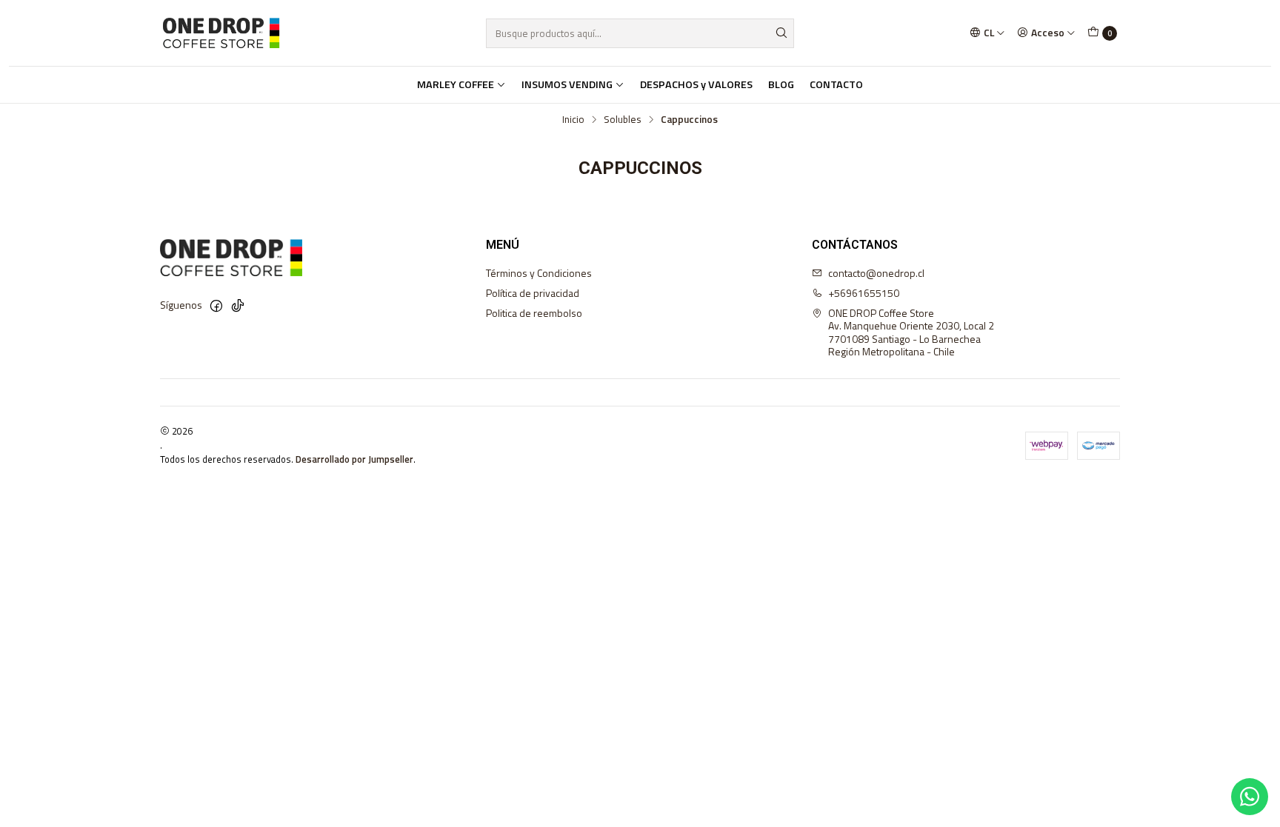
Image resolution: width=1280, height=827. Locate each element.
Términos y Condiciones (539, 273)
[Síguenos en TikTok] (237, 305)
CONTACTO (836, 84)
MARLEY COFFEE (455, 84)
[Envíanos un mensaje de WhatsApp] (1249, 796)
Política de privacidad (532, 293)
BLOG (781, 84)
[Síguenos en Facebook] (216, 305)
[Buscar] (781, 33)
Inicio (573, 120)
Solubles (622, 120)
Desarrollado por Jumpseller (354, 459)
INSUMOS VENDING (567, 84)
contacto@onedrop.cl (876, 273)
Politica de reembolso (534, 313)
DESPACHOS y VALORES (696, 84)
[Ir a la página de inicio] (220, 33)
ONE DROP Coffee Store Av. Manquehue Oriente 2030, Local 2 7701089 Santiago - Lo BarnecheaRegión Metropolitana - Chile (911, 332)
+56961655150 (863, 293)
